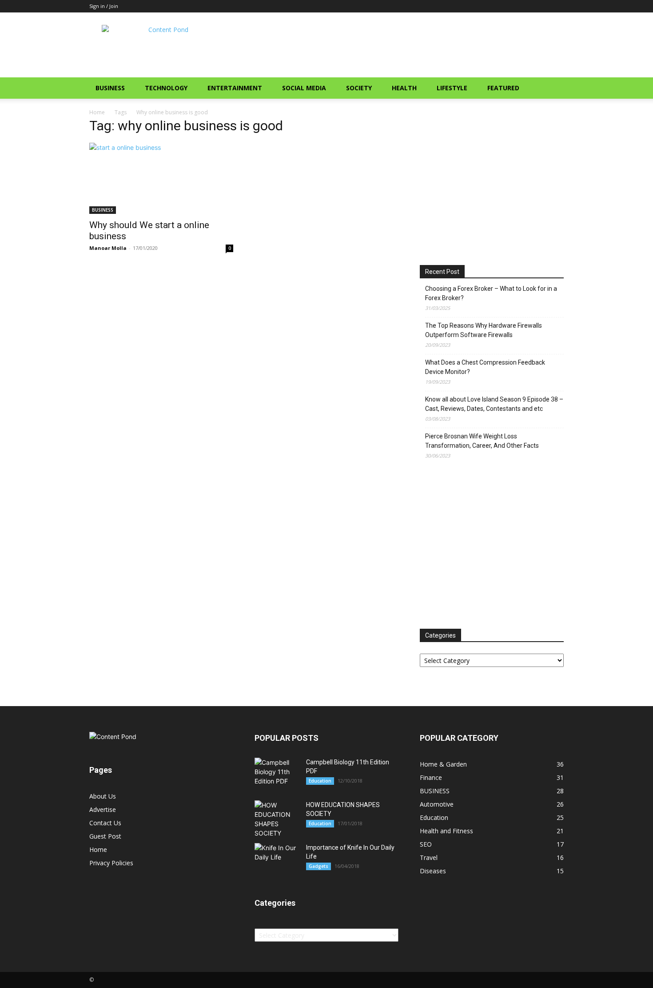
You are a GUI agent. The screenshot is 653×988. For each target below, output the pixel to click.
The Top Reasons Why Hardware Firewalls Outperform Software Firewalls (483, 330)
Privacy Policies (111, 863)
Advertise (102, 809)
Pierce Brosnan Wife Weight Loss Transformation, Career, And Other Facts (482, 441)
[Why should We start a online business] (161, 178)
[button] (553, 88)
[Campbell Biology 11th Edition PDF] (277, 772)
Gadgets (318, 866)
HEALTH (404, 88)
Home (97, 112)
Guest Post (105, 836)
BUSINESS (110, 88)
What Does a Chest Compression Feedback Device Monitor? (485, 367)
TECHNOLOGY (166, 88)
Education (320, 781)
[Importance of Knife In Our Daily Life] (277, 857)
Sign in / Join (103, 6)
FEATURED (503, 88)
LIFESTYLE (452, 88)
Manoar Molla (108, 248)
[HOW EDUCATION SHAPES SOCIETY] (277, 819)
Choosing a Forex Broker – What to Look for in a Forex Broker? (491, 293)
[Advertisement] (402, 45)
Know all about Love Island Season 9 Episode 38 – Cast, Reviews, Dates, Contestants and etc (494, 404)
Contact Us (105, 823)
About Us (102, 796)
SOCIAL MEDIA (304, 88)
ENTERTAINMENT (234, 88)
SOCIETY (359, 88)
